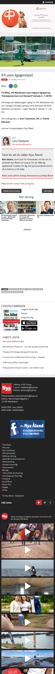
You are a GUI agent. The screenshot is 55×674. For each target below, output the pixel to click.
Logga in (49, 2)
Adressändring (8, 461)
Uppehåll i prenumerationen (13, 458)
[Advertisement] (27, 259)
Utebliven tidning (9, 456)
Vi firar (4, 490)
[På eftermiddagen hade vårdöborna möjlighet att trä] (27, 604)
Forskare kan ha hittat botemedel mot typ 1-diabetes (24, 357)
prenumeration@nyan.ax (27, 395)
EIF (10, 289)
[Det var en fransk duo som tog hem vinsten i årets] (27, 640)
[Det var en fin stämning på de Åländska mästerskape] (27, 550)
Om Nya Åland (8, 495)
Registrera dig (27, 317)
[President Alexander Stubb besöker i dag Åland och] (27, 622)
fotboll (16, 289)
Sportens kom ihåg (9, 464)
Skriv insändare (8, 450)
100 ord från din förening (12, 473)
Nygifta (5, 487)
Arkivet (24, 313)
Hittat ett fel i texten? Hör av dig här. (17, 184)
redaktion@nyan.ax (29, 387)
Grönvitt (24, 289)
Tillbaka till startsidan (11, 191)
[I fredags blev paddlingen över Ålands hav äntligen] (27, 568)
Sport (4, 79)
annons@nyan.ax (28, 390)
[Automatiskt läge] (39, 502)
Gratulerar (6, 478)
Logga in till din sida (29, 309)
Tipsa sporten (7, 467)
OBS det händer (8, 453)
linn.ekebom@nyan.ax (22, 144)
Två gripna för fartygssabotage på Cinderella (20, 351)
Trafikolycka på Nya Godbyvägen (16, 362)
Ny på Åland (7, 481)
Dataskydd (19, 495)
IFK (41, 289)
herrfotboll (34, 289)
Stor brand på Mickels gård (13, 341)
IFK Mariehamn (6, 292)
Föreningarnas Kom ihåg (12, 475)
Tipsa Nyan (48, 191)
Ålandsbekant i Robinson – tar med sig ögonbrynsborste (25, 346)
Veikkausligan (18, 292)
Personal (6, 447)
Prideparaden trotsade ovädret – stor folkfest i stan (23, 367)
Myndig (5, 470)
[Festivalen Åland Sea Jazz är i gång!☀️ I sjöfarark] (27, 586)
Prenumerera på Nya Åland (40, 175)
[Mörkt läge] (51, 502)
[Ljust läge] (45, 502)
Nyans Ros (6, 484)
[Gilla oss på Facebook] (27, 429)
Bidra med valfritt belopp (14, 175)
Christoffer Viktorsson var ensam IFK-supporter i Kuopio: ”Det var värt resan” (27, 218)
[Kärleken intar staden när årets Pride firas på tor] (27, 531)
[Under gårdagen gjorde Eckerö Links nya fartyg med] (27, 658)
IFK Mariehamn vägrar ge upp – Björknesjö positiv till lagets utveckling (9, 218)
